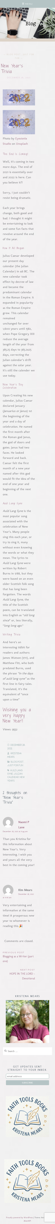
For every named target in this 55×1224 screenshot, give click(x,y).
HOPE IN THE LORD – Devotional (22, 974)
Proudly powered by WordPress (19, 1217)
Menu (29, 4)
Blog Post (14, 54)
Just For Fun (15, 765)
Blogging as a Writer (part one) (18, 957)
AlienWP (27, 1221)
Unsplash (22, 143)
